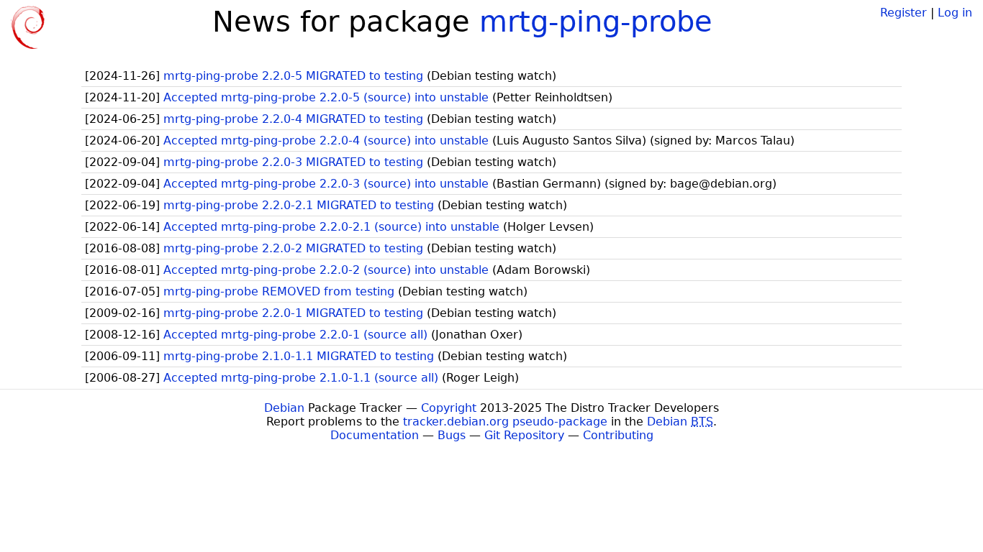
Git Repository (524, 435)
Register (903, 12)
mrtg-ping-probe (595, 21)
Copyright (448, 408)
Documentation (374, 435)
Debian (284, 408)
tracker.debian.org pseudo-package (505, 421)
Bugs (452, 435)
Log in (955, 12)
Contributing (618, 435)
